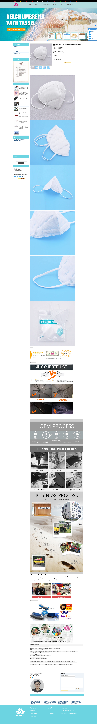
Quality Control (51, 712)
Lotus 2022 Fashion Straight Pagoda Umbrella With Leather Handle (23, 93)
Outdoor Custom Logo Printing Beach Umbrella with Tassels (23, 127)
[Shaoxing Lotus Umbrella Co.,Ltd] (16, 7)
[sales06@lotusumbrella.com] (30, 677)
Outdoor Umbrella (17, 53)
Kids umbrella (16, 51)
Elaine (92, 38)
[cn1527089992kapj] (32, 677)
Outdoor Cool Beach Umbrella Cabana (22, 132)
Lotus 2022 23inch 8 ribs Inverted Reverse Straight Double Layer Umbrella (23, 88)
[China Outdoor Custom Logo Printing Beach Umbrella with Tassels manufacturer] (16, 127)
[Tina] (17, 176)
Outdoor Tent (16, 46)
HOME (30, 4)
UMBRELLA (37, 4)
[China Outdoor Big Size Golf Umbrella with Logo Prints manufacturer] (16, 98)
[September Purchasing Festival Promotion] (48, 24)
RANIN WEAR (46, 4)
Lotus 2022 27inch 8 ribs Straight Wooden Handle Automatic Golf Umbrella (23, 104)
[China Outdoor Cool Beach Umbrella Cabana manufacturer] (16, 133)
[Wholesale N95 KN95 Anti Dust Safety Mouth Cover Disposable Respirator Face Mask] (41, 54)
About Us (49, 710)
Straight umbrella (17, 48)
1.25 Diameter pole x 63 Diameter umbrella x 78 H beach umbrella (23, 117)
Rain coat (15, 55)
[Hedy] (20, 176)
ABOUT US (55, 4)
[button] (47, 40)
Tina (92, 36)
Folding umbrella (33, 716)
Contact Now (21, 178)
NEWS (62, 4)
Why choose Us (51, 713)
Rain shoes (16, 56)
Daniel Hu (92, 31)
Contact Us (50, 715)
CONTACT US (70, 4)
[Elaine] (15, 176)
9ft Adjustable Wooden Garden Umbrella (23, 122)
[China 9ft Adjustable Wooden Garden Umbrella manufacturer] (16, 122)
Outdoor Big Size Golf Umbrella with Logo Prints (23, 98)
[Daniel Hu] (22, 176)
